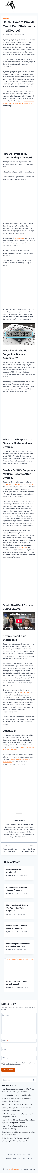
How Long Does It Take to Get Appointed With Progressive (17, 908)
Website (5, 1058)
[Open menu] (34, 6)
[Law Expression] (11, 6)
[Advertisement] (19, 129)
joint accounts (19, 238)
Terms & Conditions (25, 1158)
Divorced (6, 18)
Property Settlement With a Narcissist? (10, 848)
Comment (6, 1015)
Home (19, 1155)
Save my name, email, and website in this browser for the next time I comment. (19, 1064)
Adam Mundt (8, 34)
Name (5, 1041)
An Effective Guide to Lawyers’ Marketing (16, 1095)
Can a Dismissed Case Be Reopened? (28, 848)
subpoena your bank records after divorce (18, 484)
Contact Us (12, 1155)
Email (4, 1049)
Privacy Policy (11, 1158)
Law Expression (14, 1169)
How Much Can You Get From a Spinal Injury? (18, 1104)
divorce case (22, 547)
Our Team (26, 1155)
